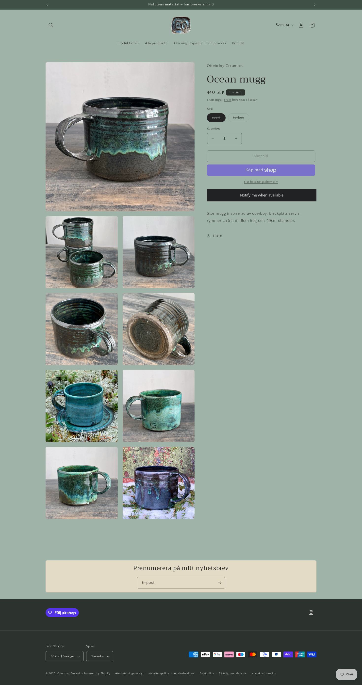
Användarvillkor (184, 673)
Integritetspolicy (158, 673)
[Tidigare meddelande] (47, 4)
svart (219, 118)
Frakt (227, 99)
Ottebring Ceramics (70, 673)
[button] (51, 25)
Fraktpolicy (207, 673)
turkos (241, 118)
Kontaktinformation (264, 673)
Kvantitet (213, 128)
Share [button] (217, 236)
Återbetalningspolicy (129, 673)
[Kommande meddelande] (314, 4)
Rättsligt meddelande (233, 673)
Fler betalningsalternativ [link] (261, 181)
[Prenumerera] (219, 582)
